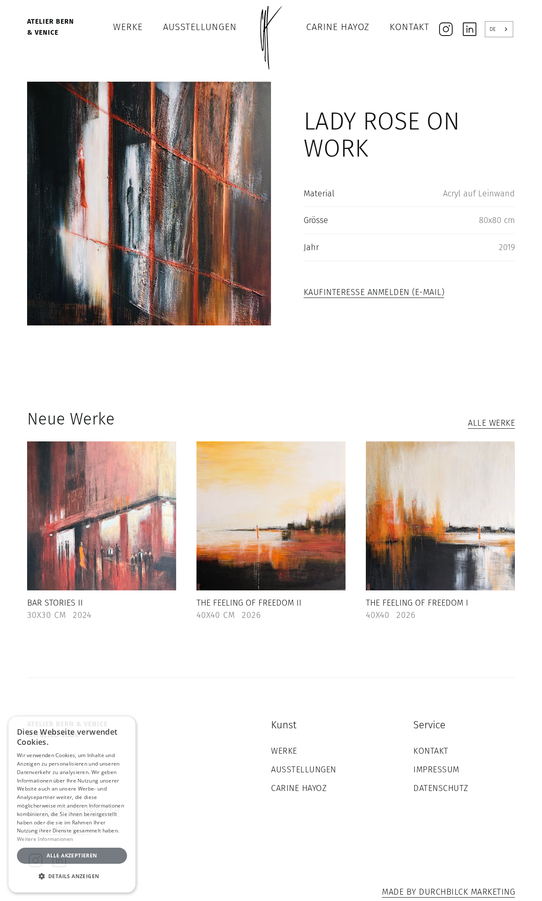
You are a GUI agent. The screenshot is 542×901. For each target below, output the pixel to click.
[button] (72, 876)
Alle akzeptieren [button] (72, 855)
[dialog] (72, 804)
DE (492, 29)
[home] (271, 27)
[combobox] (499, 29)
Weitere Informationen (45, 839)
